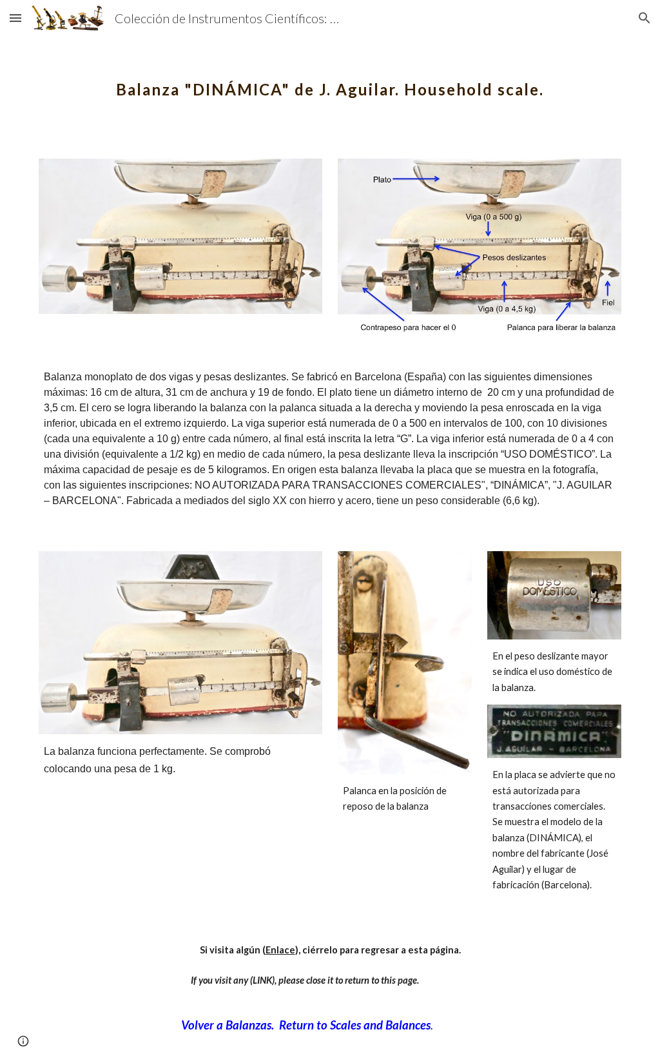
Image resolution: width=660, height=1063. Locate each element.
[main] (330, 80)
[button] (15, 17)
